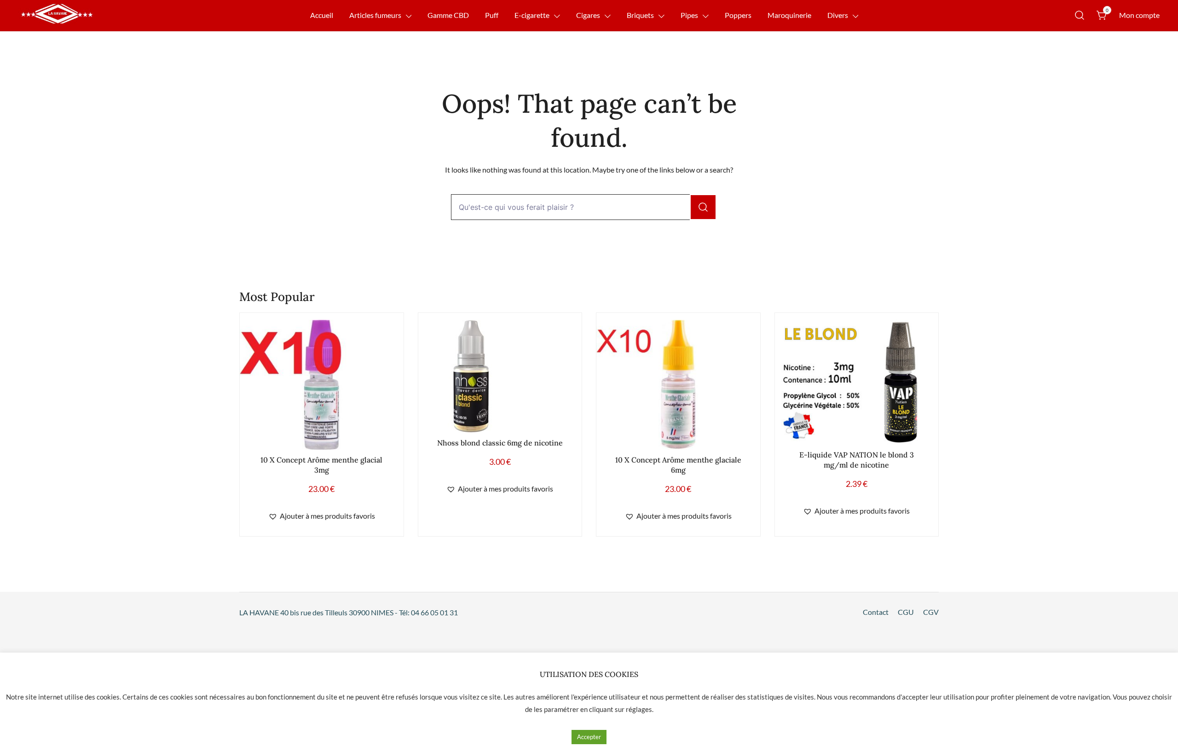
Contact (876, 611)
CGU (906, 611)
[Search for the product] (703, 207)
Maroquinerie (789, 15)
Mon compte (1139, 15)
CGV (931, 611)
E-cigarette (531, 15)
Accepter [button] (589, 736)
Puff (491, 15)
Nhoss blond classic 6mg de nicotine (500, 442)
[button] (321, 516)
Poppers (738, 15)
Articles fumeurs (375, 15)
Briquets (640, 15)
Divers (837, 15)
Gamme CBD (448, 15)
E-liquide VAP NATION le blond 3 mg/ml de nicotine (856, 459)
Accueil (321, 15)
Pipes (689, 15)
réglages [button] (639, 709)
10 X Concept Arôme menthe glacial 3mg (321, 464)
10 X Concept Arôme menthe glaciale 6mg (678, 464)
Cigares (588, 15)
